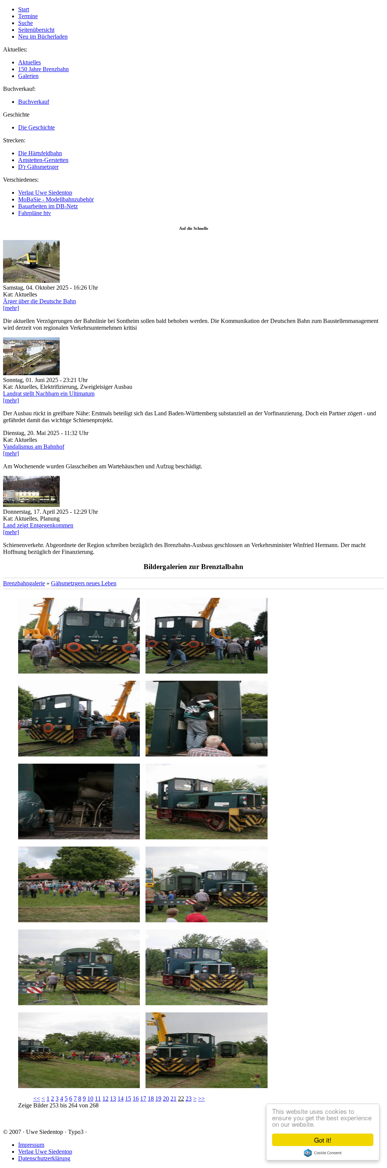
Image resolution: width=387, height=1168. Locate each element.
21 (173, 1098)
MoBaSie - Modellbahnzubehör (56, 199)
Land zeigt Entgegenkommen (38, 525)
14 (121, 1098)
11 (98, 1098)
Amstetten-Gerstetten (43, 160)
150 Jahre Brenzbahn (43, 69)
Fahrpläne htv (34, 213)
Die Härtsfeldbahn (40, 153)
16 (136, 1098)
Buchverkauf (33, 101)
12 (105, 1098)
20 (166, 1098)
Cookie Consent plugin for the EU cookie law (323, 1153)
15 (128, 1098)
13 (113, 1098)
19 (158, 1098)
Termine (28, 16)
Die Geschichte (36, 127)
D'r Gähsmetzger (38, 167)
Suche (25, 23)
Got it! (322, 1140)
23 (189, 1098)
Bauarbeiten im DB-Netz (48, 206)
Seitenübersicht (36, 30)
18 (151, 1098)
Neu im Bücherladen (43, 36)
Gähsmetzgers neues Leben (83, 583)
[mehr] (11, 308)
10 (90, 1098)
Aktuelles (29, 62)
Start (23, 9)
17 (143, 1098)
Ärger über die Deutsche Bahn (39, 301)
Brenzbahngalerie (24, 583)
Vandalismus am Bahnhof (33, 446)
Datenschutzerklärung (44, 1158)
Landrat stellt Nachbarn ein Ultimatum (48, 393)
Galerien (28, 76)
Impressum (31, 1144)
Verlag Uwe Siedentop (45, 192)
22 (181, 1098)
